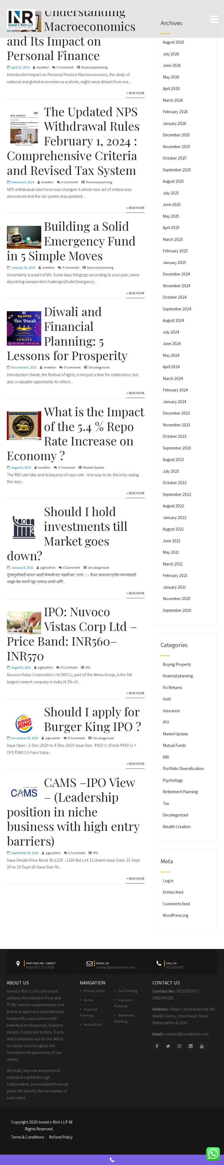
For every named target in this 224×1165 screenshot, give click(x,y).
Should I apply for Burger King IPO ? (92, 718)
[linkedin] (190, 1046)
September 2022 (177, 494)
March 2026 (173, 100)
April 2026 (171, 88)
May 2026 (171, 77)
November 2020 (176, 598)
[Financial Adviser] (21, 18)
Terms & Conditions (27, 1137)
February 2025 (175, 250)
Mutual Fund (93, 1024)
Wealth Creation (177, 826)
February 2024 (175, 390)
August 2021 (173, 529)
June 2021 (172, 540)
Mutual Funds (174, 745)
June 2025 (172, 204)
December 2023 (176, 413)
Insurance (171, 710)
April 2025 (171, 227)
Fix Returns (172, 687)
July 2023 (171, 471)
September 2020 (177, 610)
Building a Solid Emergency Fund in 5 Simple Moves (71, 240)
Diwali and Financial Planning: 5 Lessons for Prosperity (67, 333)
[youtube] (201, 1046)
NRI (166, 757)
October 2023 (174, 436)
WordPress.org (175, 915)
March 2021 (173, 564)
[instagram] (179, 1046)
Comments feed (176, 903)
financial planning (94, 67)
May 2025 (171, 216)
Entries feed (173, 892)
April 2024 (171, 366)
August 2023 (173, 459)
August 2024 (173, 320)
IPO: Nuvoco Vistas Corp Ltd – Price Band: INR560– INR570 (72, 633)
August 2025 (173, 181)
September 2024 (177, 309)
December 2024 (176, 274)
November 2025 (176, 146)
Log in (168, 880)
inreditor (43, 67)
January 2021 (174, 587)
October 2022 (175, 482)
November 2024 (176, 285)
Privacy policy (94, 991)
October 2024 (175, 297)
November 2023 (176, 424)
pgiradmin (47, 567)
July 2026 (171, 53)
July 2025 (171, 193)
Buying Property (177, 664)
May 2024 (171, 355)
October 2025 (174, 158)
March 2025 (173, 239)
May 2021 (171, 552)
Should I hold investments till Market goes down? (67, 533)
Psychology (173, 780)
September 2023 (177, 448)
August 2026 (173, 42)
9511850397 (187, 991)
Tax (166, 803)
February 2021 (175, 575)
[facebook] (156, 1046)
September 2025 (177, 169)
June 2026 (172, 65)
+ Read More (135, 93)
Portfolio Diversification (183, 768)
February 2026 (175, 111)
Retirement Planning (180, 791)
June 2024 (172, 343)
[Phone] (112, 1160)
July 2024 (171, 332)
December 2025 (176, 134)
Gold (167, 699)
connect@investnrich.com (186, 1034)
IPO (88, 667)
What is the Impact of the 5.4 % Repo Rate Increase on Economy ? (75, 433)
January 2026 (174, 123)
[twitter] (168, 1046)
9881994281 (163, 998)
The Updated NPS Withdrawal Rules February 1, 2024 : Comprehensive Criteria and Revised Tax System (73, 140)
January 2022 (174, 517)
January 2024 (174, 401)
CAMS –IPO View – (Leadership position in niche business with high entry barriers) (73, 811)
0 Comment (65, 67)
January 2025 (174, 262)
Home (88, 1000)
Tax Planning (127, 991)
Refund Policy (61, 1137)
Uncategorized (99, 367)
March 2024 (173, 378)
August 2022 (173, 505)
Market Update (93, 467)
